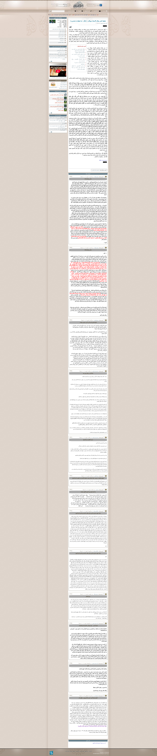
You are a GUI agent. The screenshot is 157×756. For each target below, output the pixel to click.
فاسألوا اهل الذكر (58, 115)
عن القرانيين (96, 10)
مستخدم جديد (54, 5)
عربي (95, 5)
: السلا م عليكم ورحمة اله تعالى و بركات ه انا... (57, 121)
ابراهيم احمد (96, 695)
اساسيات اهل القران (95, 170)
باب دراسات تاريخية (62, 34)
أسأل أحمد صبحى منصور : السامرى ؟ (58, 77)
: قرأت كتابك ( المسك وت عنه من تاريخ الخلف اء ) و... (57, 127)
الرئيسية (104, 10)
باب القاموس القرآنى (61, 36)
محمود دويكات (96, 176)
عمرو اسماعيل (61, 93)
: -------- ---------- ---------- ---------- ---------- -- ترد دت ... (57, 124)
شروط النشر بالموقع (63, 86)
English (98, 5)
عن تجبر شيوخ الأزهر (61, 52)
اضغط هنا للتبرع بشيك (53, 87)
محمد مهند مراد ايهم (95, 371)
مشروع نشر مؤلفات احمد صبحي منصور (58, 29)
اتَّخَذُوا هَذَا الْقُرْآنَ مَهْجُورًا (80, 52)
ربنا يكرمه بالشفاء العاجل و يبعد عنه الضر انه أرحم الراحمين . (59, 14)
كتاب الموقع (87, 10)
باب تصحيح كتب (62, 40)
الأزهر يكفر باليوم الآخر (61, 50)
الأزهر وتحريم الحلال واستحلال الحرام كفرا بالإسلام (57, 58)
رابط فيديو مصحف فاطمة (86, 14)
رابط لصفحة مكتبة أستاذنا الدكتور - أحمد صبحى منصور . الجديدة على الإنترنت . (107, 14)
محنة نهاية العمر (62, 48)
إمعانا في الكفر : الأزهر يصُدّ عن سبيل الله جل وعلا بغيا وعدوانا (57, 55)
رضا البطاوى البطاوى (60, 101)
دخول (55, 4)
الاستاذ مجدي (82, 57)
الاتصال (79, 10)
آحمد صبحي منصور (95, 623)
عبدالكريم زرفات (95, 511)
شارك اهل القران (58, 80)
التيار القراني (82, 751)
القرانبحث (77, 751)
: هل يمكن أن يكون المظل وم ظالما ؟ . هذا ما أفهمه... (57, 118)
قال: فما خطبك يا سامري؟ (79, 62)
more (50, 61)
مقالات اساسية (71, 10)
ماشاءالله (83, 64)
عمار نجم (97, 489)
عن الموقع (86, 751)
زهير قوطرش (96, 320)
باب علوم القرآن (62, 38)
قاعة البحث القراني (62, 32)
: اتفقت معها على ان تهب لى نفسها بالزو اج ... (57, 129)
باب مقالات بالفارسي (61, 42)
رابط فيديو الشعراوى (76, 14)
